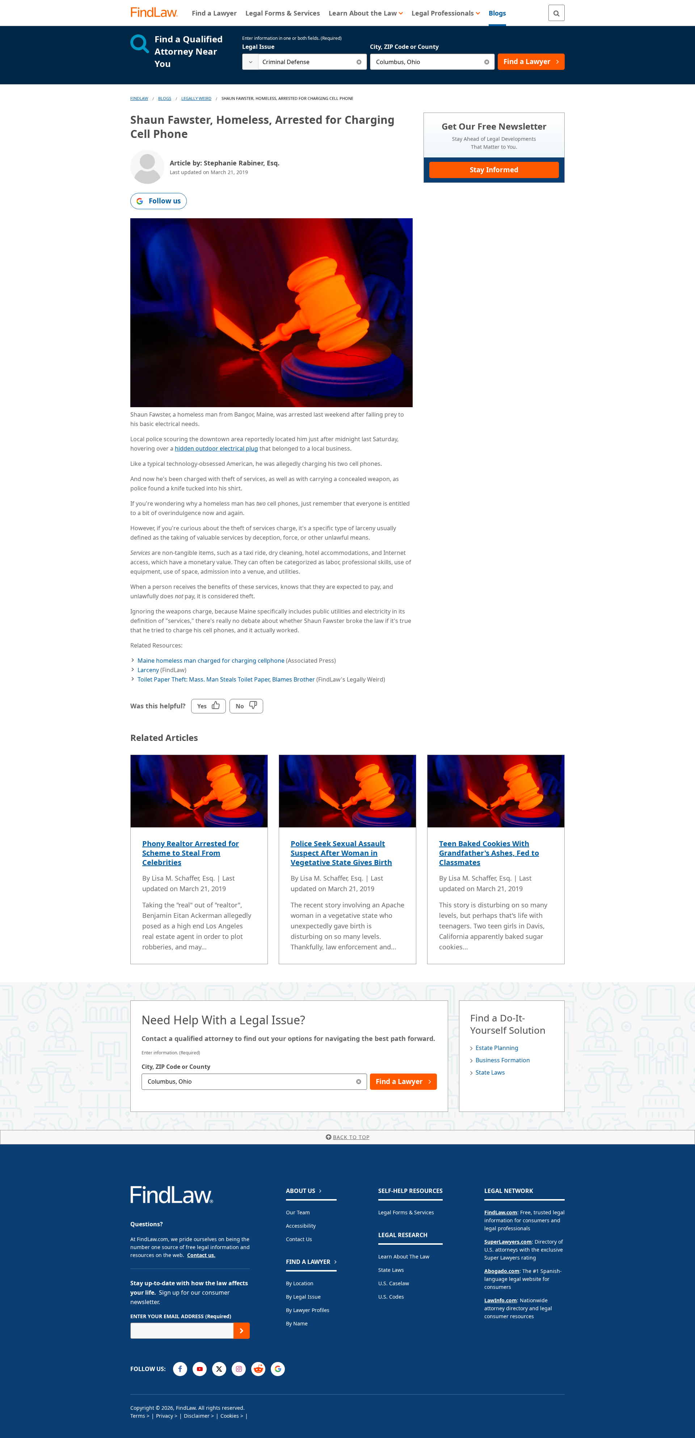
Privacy (164, 1415)
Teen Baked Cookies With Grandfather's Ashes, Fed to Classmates (489, 853)
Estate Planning (497, 1048)
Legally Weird (196, 98)
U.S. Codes (391, 1296)
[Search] (556, 13)
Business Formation (503, 1060)
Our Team (298, 1212)
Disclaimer (197, 1415)
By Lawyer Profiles (307, 1310)
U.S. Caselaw (393, 1283)
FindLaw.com (500, 1212)
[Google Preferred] (278, 1369)
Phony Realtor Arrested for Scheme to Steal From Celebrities (190, 853)
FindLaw (139, 98)
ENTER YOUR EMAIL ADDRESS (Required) (180, 1316)
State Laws (490, 1072)
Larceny (148, 670)
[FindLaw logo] (157, 12)
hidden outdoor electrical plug (216, 448)
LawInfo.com (500, 1300)
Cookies (229, 1415)
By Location (299, 1283)
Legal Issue (258, 47)
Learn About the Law (403, 1256)
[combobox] (304, 62)
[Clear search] (359, 62)
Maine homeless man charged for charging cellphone (211, 661)
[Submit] (241, 1331)
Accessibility (301, 1225)
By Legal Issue (303, 1296)
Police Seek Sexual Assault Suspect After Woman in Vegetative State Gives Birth (341, 853)
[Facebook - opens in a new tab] (180, 1369)
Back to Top (351, 1137)
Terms (137, 1415)
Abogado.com (501, 1271)
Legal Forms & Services (406, 1212)
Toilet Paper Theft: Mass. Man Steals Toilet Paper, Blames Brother (227, 679)
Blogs (164, 98)
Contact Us (299, 1239)
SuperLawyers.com (508, 1241)
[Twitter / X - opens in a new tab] (219, 1369)
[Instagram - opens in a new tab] (239, 1369)
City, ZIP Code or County (404, 47)
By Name (297, 1323)
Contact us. (201, 1255)
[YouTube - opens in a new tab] (200, 1369)
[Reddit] (258, 1369)
